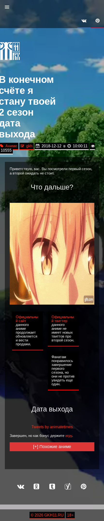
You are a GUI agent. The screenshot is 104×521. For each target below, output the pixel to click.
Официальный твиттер (63, 319)
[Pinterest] (97, 21)
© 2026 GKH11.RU (47, 515)
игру (68, 436)
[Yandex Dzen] (67, 486)
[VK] (84, 21)
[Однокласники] (36, 486)
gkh (28, 146)
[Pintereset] (83, 486)
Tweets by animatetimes (52, 427)
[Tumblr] (52, 486)
